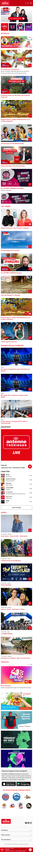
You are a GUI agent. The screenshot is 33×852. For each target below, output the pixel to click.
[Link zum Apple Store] (9, 784)
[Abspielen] (30, 849)
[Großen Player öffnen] (26, 850)
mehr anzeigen (16, 507)
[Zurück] (28, 664)
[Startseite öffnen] (5, 3)
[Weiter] (31, 664)
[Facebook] (28, 823)
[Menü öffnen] (31, 3)
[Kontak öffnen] (26, 3)
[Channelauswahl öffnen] (28, 3)
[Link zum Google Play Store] (23, 784)
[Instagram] (31, 823)
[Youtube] (26, 823)
